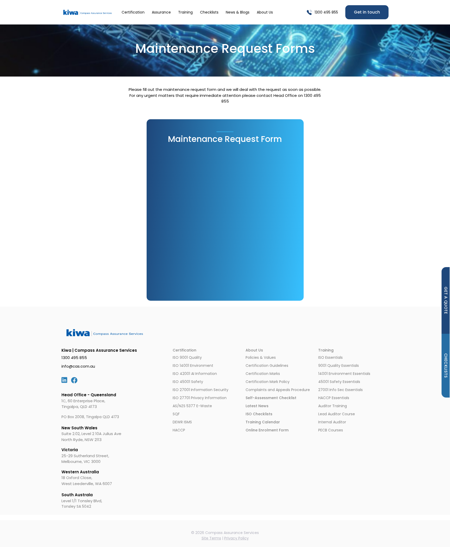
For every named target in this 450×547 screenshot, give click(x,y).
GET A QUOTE (446, 300)
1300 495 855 (326, 12)
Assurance (161, 12)
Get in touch (367, 12)
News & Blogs (237, 12)
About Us (265, 12)
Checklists (209, 12)
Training (185, 12)
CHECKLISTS (446, 365)
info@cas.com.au (78, 366)
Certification (133, 12)
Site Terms (211, 538)
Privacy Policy (236, 538)
